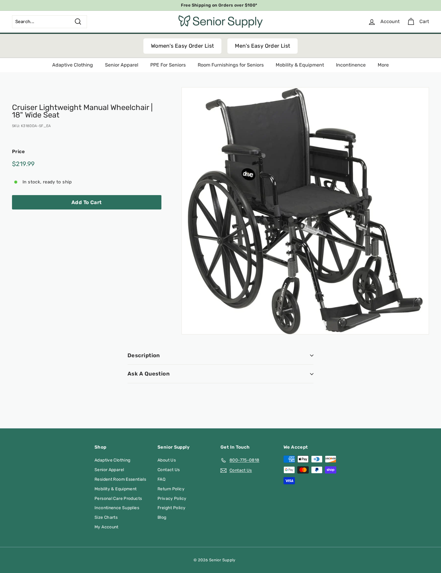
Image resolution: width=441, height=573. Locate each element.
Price (18, 151)
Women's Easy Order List (182, 46)
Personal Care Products (118, 498)
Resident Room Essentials (120, 479)
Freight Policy (171, 507)
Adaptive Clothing (72, 65)
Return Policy (171, 488)
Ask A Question (149, 373)
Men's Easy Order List (262, 46)
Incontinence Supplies (116, 507)
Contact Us (169, 469)
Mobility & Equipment (300, 65)
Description (144, 355)
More (383, 65)
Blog (162, 517)
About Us (167, 460)
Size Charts (106, 517)
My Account (106, 527)
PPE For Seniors (168, 65)
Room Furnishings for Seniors (231, 65)
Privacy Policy (172, 498)
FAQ (161, 479)
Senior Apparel (121, 65)
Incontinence (351, 65)
